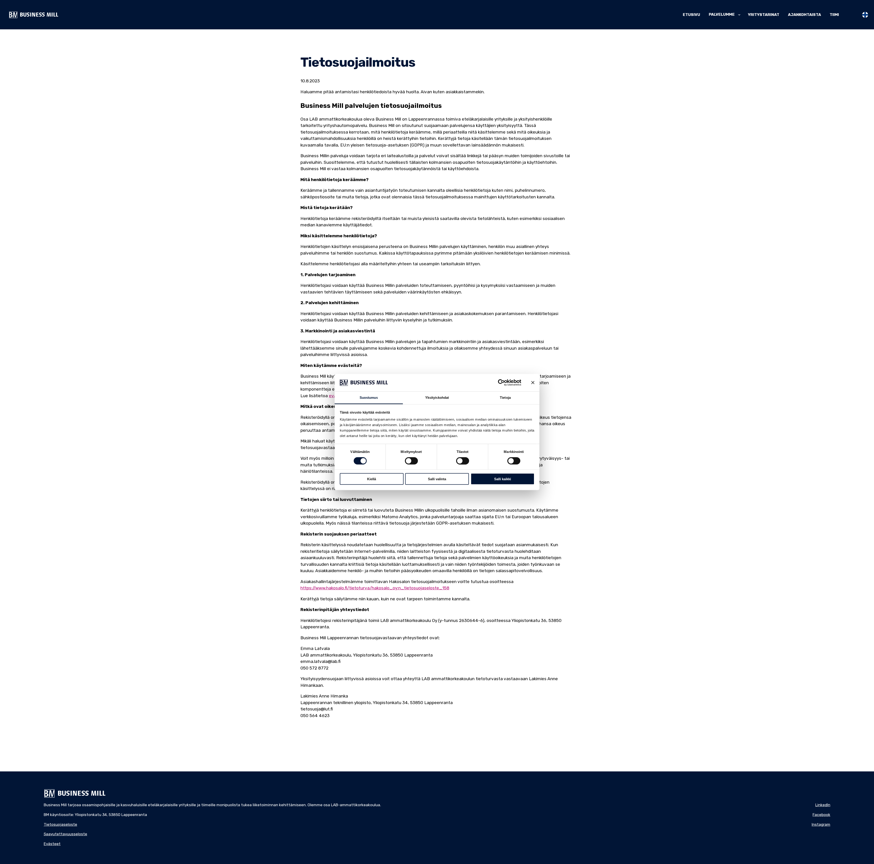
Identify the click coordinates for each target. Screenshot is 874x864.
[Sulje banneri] (532, 382)
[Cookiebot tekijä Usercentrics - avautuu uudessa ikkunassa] (501, 382)
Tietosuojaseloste (60, 824)
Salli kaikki (502, 479)
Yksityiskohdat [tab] (437, 397)
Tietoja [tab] (505, 397)
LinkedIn (822, 805)
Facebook (821, 814)
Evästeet (52, 843)
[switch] (411, 460)
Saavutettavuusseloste (65, 834)
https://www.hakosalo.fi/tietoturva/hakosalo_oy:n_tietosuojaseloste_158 (374, 588)
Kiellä (371, 479)
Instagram (821, 824)
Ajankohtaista (804, 14)
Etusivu (691, 14)
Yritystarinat (763, 14)
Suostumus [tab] (369, 397)
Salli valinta (437, 479)
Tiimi (834, 14)
